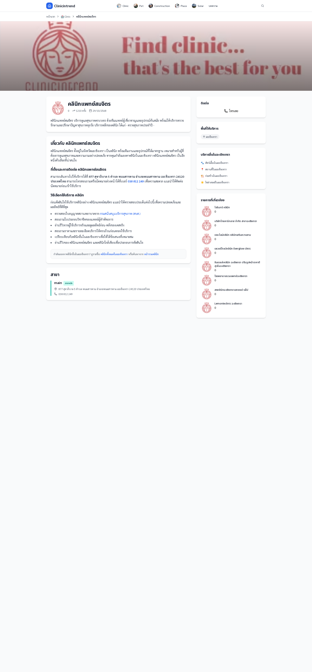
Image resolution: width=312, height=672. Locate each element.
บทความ (213, 5)
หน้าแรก (50, 16)
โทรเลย (233, 111)
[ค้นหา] (262, 6)
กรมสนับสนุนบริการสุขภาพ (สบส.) (120, 214)
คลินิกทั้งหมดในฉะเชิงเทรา (114, 254)
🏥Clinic (65, 16)
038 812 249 (136, 181)
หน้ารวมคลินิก (151, 254)
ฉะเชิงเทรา (211, 136)
